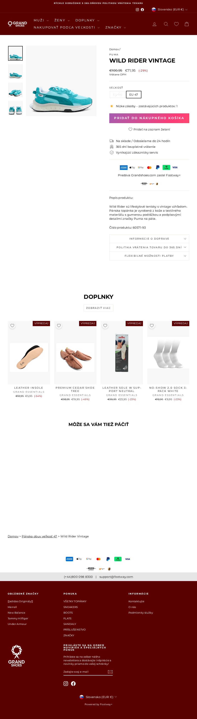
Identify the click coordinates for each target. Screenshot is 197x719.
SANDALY (69, 623)
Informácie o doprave (149, 238)
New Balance (16, 612)
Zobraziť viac (98, 307)
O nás (132, 607)
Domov (114, 49)
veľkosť (116, 87)
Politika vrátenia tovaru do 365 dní (149, 247)
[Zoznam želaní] (176, 24)
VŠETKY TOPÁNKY (74, 601)
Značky (114, 27)
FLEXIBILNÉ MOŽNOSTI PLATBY (149, 255)
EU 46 (117, 94)
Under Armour (17, 623)
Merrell (12, 607)
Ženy (60, 20)
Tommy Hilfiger (18, 618)
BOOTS (68, 612)
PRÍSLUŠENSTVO (74, 629)
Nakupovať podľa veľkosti (65, 27)
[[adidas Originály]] (20, 601)
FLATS (67, 618)
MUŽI (40, 20)
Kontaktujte (136, 601)
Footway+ (173, 175)
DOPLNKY (85, 20)
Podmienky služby (141, 612)
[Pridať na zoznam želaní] (12, 325)
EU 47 (133, 94)
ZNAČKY (68, 635)
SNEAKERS (70, 607)
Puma (114, 54)
